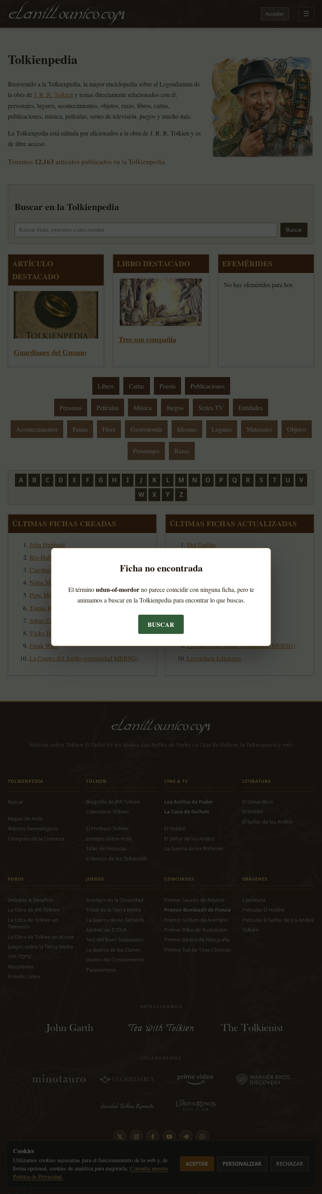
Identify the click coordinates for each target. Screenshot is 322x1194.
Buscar (161, 624)
